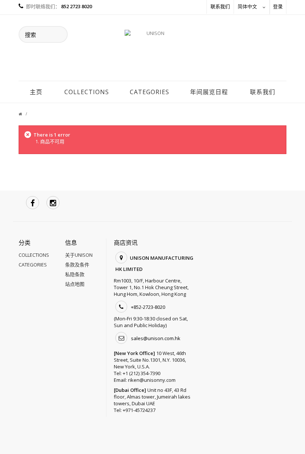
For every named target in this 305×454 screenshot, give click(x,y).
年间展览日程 (209, 92)
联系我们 (220, 6)
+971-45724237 (139, 410)
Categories (149, 92)
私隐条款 (74, 274)
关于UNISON (79, 255)
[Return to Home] (25, 114)
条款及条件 (77, 264)
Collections (86, 92)
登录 (278, 6)
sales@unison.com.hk (155, 338)
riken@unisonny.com (152, 380)
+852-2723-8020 (148, 307)
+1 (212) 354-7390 (141, 373)
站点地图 (74, 284)
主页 (36, 92)
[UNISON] (152, 51)
